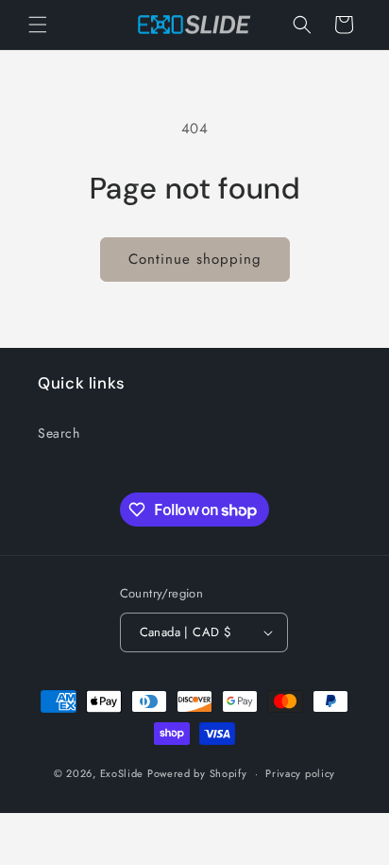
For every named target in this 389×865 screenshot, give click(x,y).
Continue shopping (195, 259)
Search (59, 433)
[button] (38, 24)
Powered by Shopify (197, 773)
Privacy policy (300, 773)
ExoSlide (122, 773)
